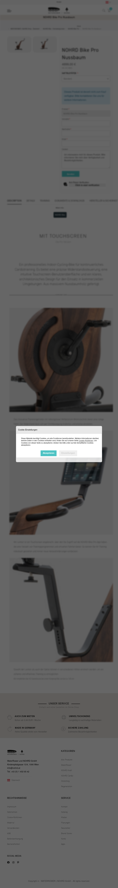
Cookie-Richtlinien (86, 440)
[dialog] (59, 444)
